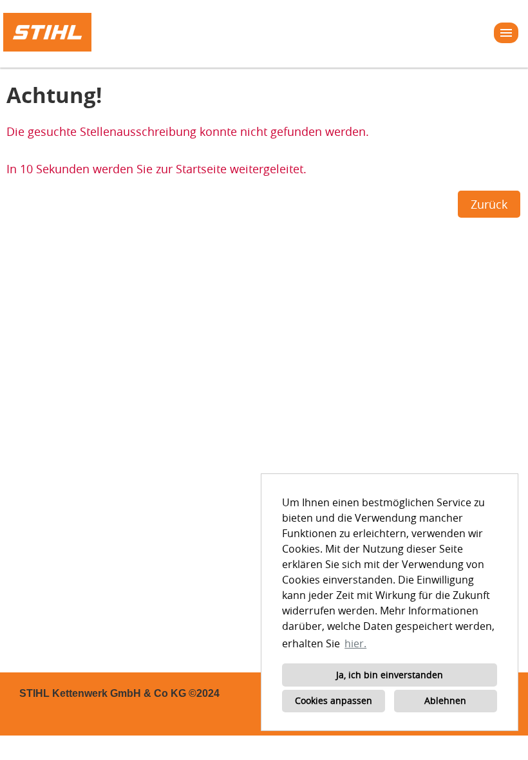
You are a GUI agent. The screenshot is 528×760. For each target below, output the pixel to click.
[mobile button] (506, 33)
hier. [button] (355, 643)
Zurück (489, 204)
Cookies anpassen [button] (333, 700)
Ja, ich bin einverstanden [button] (389, 675)
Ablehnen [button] (445, 700)
